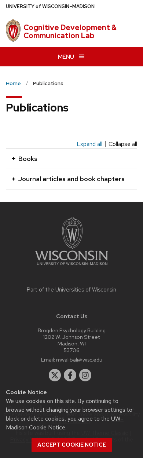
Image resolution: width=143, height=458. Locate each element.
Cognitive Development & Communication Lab (70, 31)
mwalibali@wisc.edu (79, 359)
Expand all (89, 144)
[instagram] (85, 375)
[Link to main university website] (71, 266)
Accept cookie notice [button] (71, 444)
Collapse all (123, 144)
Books (27, 158)
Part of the (71, 289)
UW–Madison (50, 6)
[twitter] (55, 375)
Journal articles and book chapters (71, 179)
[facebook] (70, 375)
